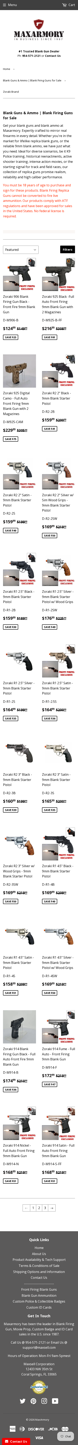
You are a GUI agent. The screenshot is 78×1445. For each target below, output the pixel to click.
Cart (71, 5)
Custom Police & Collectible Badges (39, 1301)
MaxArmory (42, 1419)
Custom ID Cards (39, 1307)
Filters (67, 249)
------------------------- (39, 1283)
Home (6, 69)
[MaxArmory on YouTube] (55, 1402)
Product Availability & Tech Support (39, 1259)
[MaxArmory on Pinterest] (33, 1402)
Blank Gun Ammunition (39, 1295)
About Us (39, 1254)
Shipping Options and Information (39, 1272)
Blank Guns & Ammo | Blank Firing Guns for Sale (32, 80)
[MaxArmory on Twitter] (23, 1402)
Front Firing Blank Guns (39, 1289)
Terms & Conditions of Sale (39, 1265)
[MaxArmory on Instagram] (44, 1402)
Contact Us (53, 56)
